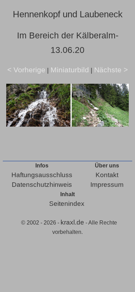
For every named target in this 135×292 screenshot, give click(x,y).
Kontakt (107, 175)
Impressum (107, 184)
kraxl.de (72, 222)
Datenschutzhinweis (42, 184)
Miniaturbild (70, 70)
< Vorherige (26, 70)
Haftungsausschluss (41, 175)
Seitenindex (66, 203)
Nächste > (111, 70)
